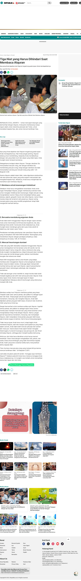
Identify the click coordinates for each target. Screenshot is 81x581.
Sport (24, 547)
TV (77, 33)
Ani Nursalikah (14, 69)
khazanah (29, 33)
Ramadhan (14, 554)
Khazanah (2, 545)
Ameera (2, 543)
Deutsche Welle (64, 3)
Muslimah (27, 37)
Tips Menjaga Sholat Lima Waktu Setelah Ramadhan (34, 142)
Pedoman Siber (27, 562)
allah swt (15, 373)
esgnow (65, 33)
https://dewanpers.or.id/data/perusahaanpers (12, 572)
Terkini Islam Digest (64, 123)
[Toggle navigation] (1, 3)
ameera (3, 33)
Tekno (13, 550)
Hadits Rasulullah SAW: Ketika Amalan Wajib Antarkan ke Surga (20, 143)
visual (72, 33)
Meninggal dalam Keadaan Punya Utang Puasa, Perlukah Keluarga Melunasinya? (6, 143)
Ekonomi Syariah (13, 33)
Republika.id (74, 3)
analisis (47, 33)
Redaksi (14, 562)
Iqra (13, 545)
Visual (13, 552)
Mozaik (22, 37)
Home (1, 55)
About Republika (4, 562)
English (25, 552)
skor (21, 33)
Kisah (12, 37)
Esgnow (2, 552)
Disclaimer (2, 564)
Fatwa (17, 37)
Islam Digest (7, 55)
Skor (24, 543)
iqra (35, 33)
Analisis (14, 547)
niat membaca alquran (6, 373)
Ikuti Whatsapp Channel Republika (22, 365)
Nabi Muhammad (5, 37)
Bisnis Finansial (56, 33)
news (40, 33)
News (1, 547)
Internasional (3, 550)
